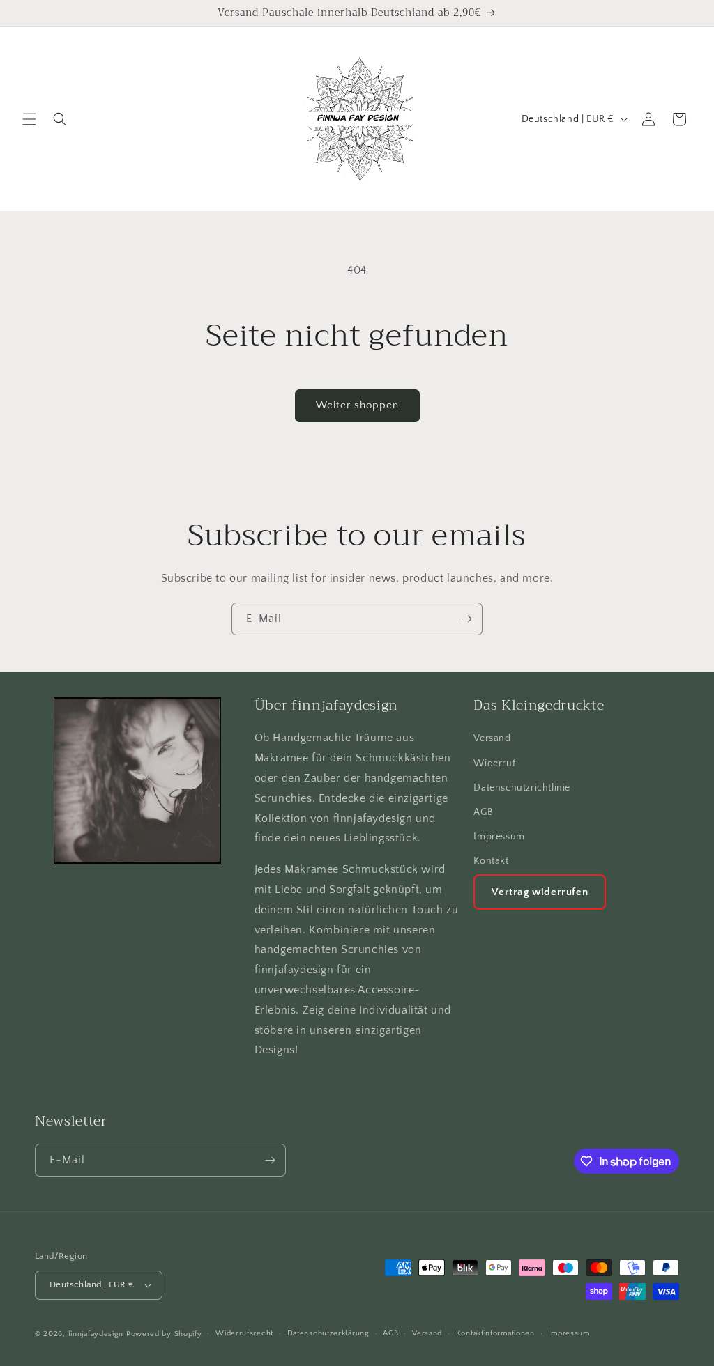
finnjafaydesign (96, 1334)
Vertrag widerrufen (540, 892)
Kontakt (490, 861)
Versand (491, 738)
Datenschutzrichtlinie (521, 787)
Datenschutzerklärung (328, 1333)
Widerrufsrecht (244, 1333)
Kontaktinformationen (495, 1333)
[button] (29, 119)
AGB (483, 812)
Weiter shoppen (357, 405)
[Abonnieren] (466, 619)
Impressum (498, 836)
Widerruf (494, 763)
